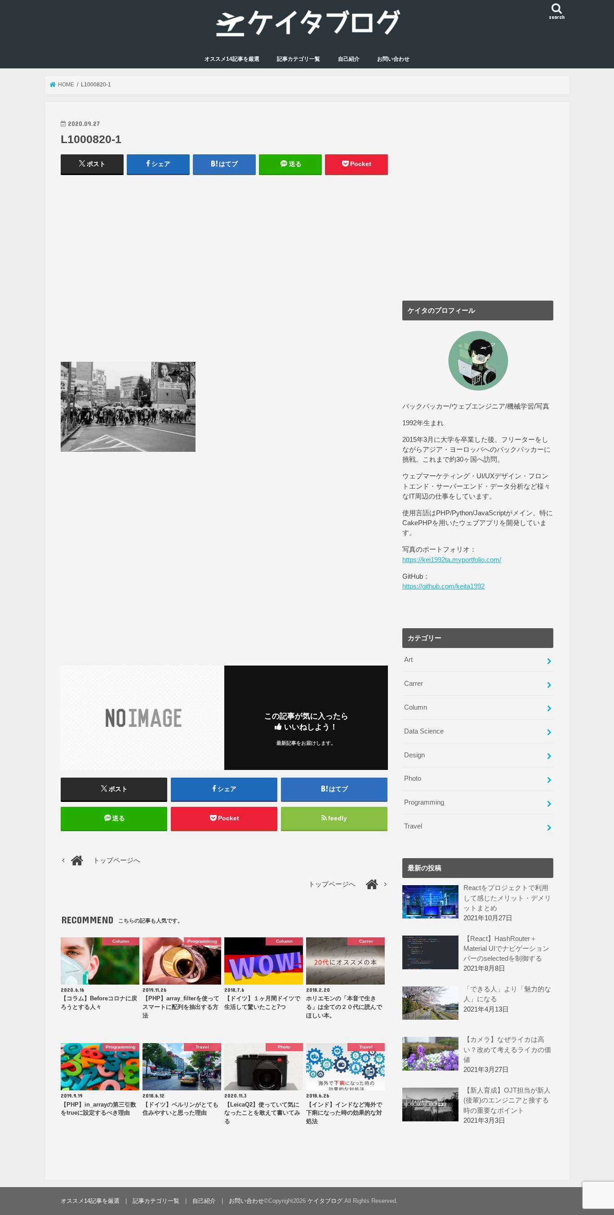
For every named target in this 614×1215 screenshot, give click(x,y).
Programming (424, 802)
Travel (413, 826)
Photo (412, 778)
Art (408, 659)
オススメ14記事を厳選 (232, 59)
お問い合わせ (393, 59)
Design (414, 755)
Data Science (424, 731)
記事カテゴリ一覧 (298, 59)
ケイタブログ (325, 1200)
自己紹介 (349, 59)
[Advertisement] (224, 273)
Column (415, 707)
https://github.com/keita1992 (443, 586)
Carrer (413, 683)
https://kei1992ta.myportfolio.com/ (451, 559)
